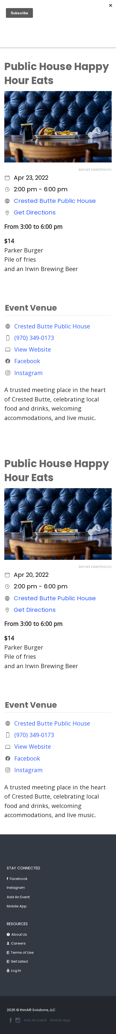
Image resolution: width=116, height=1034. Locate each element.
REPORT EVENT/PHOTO (95, 170)
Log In (16, 970)
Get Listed (19, 961)
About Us (19, 934)
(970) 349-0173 (34, 338)
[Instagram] (17, 1020)
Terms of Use (22, 952)
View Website (32, 349)
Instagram (28, 372)
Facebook (27, 361)
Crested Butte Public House (55, 201)
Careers (18, 943)
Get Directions (35, 212)
